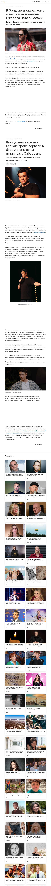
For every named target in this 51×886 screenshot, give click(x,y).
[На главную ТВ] (6, 1)
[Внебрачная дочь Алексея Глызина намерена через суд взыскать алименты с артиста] (15, 598)
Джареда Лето (31, 61)
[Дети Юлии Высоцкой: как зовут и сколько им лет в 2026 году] (15, 534)
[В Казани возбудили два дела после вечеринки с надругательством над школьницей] (15, 704)
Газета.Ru (22, 7)
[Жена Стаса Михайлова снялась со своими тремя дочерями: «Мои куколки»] (15, 576)
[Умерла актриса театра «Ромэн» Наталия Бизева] (15, 853)
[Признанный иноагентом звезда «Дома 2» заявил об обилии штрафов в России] (36, 789)
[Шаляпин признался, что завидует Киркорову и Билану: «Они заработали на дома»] (36, 747)
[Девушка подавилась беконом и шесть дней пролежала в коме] (15, 747)
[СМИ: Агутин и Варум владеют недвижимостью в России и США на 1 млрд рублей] (36, 874)
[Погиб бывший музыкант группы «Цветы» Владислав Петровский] (15, 640)
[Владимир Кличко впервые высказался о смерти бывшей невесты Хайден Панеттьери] (15, 491)
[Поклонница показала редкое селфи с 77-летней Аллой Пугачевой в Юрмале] (36, 832)
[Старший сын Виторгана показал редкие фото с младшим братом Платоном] (15, 874)
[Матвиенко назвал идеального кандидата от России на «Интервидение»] (36, 661)
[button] (25, 39)
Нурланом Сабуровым (38, 232)
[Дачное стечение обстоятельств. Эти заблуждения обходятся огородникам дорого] (15, 789)
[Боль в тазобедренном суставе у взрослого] (15, 832)
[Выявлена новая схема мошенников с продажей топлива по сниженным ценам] (36, 725)
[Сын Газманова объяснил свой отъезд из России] (36, 470)
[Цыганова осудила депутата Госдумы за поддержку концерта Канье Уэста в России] (15, 512)
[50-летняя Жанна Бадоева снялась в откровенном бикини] (36, 811)
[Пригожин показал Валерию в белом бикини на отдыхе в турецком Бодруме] (36, 853)
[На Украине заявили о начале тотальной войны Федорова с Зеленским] (36, 640)
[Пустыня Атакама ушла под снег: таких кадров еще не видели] (15, 725)
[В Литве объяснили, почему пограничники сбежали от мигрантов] (36, 534)
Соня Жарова (13, 163)
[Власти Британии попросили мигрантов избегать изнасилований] (36, 704)
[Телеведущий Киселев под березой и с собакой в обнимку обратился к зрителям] (36, 512)
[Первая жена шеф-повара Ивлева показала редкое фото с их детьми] (36, 491)
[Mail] (4, 1)
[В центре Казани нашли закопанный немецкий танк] (36, 576)
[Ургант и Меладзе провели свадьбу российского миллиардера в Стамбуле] (15, 619)
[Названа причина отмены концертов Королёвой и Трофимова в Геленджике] (36, 683)
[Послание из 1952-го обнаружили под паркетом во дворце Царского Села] (15, 683)
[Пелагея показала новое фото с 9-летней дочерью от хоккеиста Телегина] (36, 598)
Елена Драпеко (14, 59)
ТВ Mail (20, 138)
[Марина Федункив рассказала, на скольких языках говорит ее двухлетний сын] (15, 661)
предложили (21, 121)
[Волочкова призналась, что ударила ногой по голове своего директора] (36, 555)
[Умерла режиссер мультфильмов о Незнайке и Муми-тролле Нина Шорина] (15, 811)
